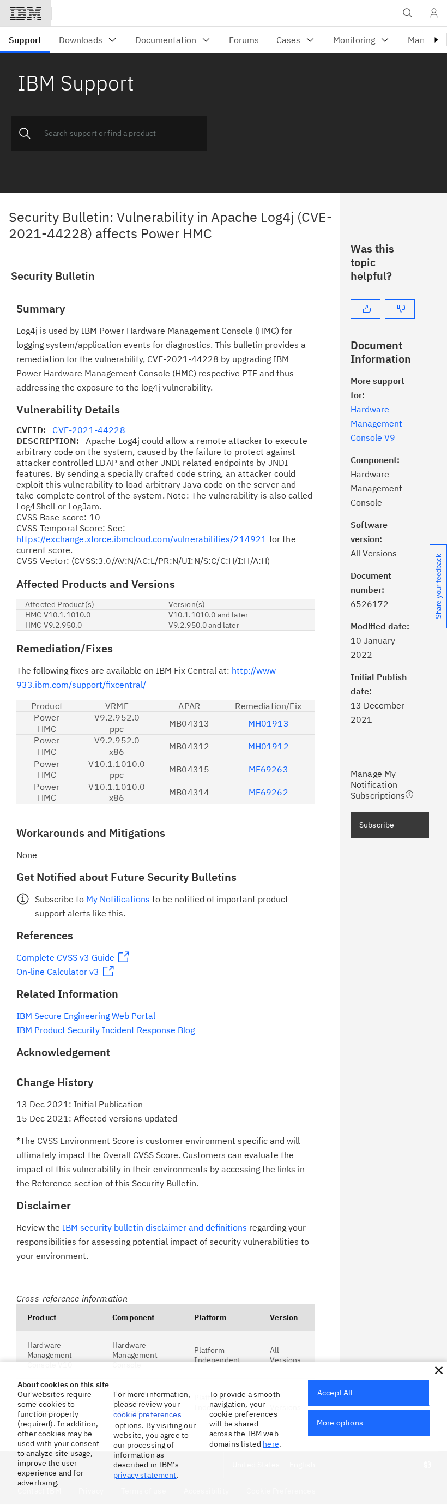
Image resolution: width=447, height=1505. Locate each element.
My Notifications (118, 899)
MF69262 (268, 792)
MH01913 (268, 723)
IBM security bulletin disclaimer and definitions (154, 1227)
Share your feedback (438, 586)
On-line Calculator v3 (57, 971)
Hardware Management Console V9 (376, 423)
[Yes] (365, 309)
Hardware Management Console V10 (50, 1355)
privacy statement (145, 1475)
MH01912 (268, 746)
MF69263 (268, 769)
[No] (400, 309)
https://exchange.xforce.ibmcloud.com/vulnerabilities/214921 (141, 538)
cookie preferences (147, 1414)
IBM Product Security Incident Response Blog (105, 1029)
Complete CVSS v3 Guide (65, 957)
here (271, 1444)
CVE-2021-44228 (88, 429)
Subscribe (376, 825)
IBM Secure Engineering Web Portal (85, 1015)
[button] (439, 1370)
